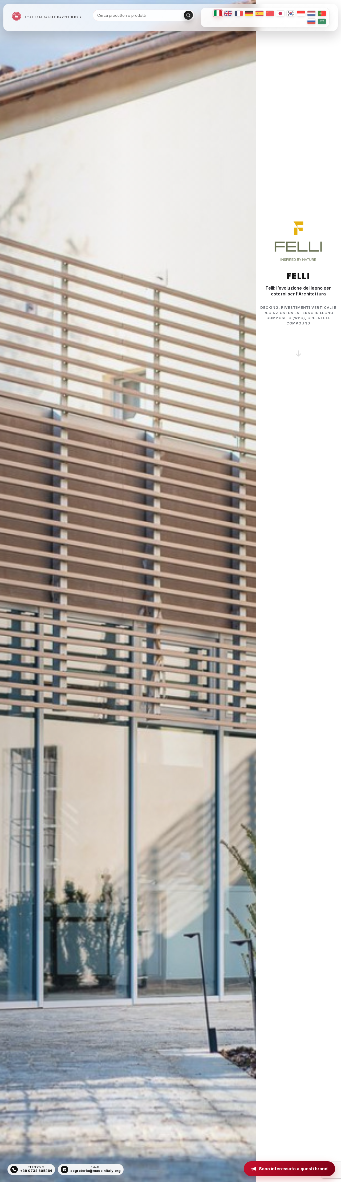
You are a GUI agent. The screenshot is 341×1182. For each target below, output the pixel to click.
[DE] (249, 13)
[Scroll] (298, 347)
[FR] (238, 13)
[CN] (270, 13)
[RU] (311, 21)
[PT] (322, 13)
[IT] (218, 13)
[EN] (228, 13)
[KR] (290, 13)
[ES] (259, 13)
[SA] (322, 21)
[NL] (311, 13)
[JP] (280, 13)
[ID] (301, 13)
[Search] (188, 15)
